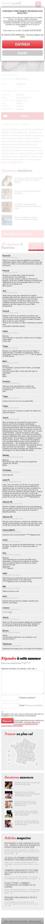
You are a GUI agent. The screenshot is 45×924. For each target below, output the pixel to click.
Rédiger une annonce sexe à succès (20, 898)
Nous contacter (35, 921)
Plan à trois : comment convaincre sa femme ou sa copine (20, 885)
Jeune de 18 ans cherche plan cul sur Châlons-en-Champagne (27, 823)
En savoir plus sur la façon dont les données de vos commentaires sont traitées (20, 724)
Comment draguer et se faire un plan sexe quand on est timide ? (21, 872)
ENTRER (22, 44)
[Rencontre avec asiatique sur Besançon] (8, 788)
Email (31, 705)
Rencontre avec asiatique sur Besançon (27, 783)
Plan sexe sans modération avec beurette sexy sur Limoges (26, 813)
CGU (6, 921)
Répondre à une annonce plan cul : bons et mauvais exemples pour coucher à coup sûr (22, 845)
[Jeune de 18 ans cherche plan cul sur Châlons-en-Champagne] (8, 827)
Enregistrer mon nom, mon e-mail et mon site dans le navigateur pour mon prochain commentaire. (22, 715)
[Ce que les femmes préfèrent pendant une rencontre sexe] (6, 866)
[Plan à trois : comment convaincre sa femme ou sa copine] (11, 893)
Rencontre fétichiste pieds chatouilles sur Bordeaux (25, 803)
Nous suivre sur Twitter (18, 921)
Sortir (23, 53)
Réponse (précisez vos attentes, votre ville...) (19, 668)
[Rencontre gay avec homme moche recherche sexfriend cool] (8, 798)
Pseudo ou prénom (28, 698)
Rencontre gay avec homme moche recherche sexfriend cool (27, 794)
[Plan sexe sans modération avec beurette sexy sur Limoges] (8, 817)
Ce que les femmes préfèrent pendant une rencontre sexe (21, 859)
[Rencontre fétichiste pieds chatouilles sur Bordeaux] (8, 808)
